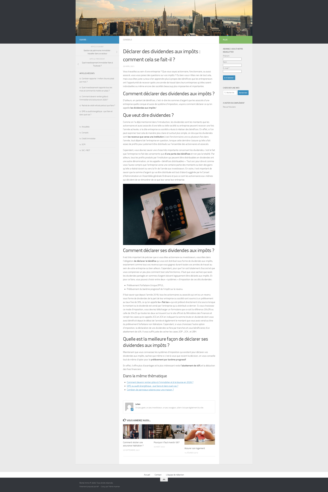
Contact (158, 475)
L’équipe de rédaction (175, 475)
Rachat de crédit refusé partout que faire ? (98, 105)
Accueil (147, 475)
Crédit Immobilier (89, 138)
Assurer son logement (194, 448)
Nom (225, 62)
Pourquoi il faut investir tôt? (167, 442)
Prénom (226, 56)
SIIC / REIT (86, 150)
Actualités (86, 127)
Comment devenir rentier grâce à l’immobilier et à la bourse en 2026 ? (160, 382)
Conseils (127, 39)
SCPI (83, 144)
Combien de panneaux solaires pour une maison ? (150, 389)
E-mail (226, 68)
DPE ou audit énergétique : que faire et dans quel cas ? (152, 386)
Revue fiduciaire (229, 107)
